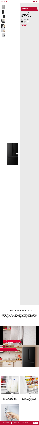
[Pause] (1, 343)
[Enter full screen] (37, 343)
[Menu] (34, 1)
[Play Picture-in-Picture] (36, 343)
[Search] (37, 1)
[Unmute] (3, 343)
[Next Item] (17, 154)
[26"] (22, 22)
